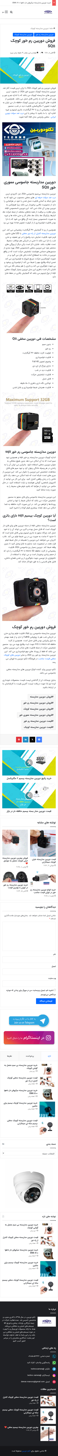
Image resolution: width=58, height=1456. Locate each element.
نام (54, 954)
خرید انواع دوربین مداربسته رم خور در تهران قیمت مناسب (43, 891)
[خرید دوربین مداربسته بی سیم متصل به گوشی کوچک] (47, 1069)
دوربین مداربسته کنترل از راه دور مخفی (39, 233)
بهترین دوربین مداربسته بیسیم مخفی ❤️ (21, 1427)
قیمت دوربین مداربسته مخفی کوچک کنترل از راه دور (22, 1079)
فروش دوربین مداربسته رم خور (37, 703)
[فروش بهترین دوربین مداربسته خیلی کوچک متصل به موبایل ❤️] (15, 842)
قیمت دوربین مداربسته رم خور (38, 721)
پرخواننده (30, 1056)
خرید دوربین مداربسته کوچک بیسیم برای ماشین (20, 1104)
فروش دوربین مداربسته (41, 697)
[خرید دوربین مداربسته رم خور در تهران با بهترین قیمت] (15, 876)
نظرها (9, 1056)
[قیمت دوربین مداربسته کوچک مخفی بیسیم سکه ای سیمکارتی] (47, 1127)
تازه (49, 1056)
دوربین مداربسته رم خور (44, 34)
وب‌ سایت (52, 978)
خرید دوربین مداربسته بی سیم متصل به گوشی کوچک (20, 1067)
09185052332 (33, 1356)
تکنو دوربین (26, 1450)
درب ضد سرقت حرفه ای (45, 197)
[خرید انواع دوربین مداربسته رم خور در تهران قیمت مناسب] (43, 879)
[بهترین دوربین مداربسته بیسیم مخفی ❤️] (48, 1433)
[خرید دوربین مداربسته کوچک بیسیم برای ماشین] (47, 1109)
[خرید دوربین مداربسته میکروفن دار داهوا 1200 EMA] (47, 1094)
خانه (51, 28)
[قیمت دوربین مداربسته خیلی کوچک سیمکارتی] (43, 843)
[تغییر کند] (48, 12)
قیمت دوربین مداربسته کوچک (38, 727)
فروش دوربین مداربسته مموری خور (35, 715)
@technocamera (37, 1369)
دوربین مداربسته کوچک (39, 28)
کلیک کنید (31, 1362)
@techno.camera (34, 1375)
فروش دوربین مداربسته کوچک (37, 709)
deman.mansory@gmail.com (33, 1381)
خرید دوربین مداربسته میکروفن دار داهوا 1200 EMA (20, 1092)
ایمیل (54, 966)
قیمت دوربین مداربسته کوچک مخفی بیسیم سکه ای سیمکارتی (22, 1122)
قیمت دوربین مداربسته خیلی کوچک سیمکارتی (44, 861)
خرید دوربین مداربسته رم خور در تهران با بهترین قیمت (15, 886)
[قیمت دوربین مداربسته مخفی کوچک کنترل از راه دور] (47, 1081)
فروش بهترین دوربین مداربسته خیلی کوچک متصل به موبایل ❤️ (15, 861)
